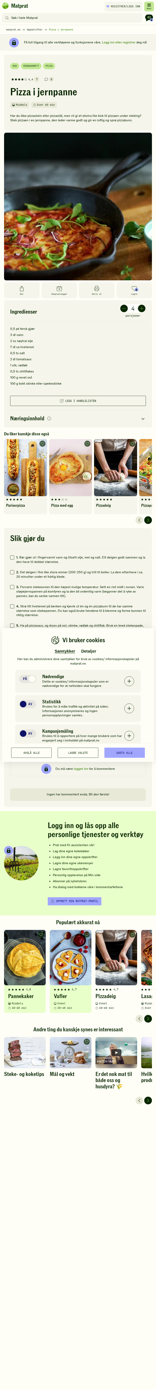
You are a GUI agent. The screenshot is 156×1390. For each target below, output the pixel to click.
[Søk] (7, 18)
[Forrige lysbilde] (139, 520)
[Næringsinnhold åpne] (78, 418)
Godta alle (124, 752)
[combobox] (73, 18)
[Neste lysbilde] (148, 520)
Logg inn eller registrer (118, 42)
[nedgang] (124, 308)
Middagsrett (31, 66)
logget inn (81, 769)
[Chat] (149, 18)
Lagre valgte (78, 752)
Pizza (49, 66)
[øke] (141, 308)
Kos (15, 66)
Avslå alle (31, 752)
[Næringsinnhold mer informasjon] (49, 419)
